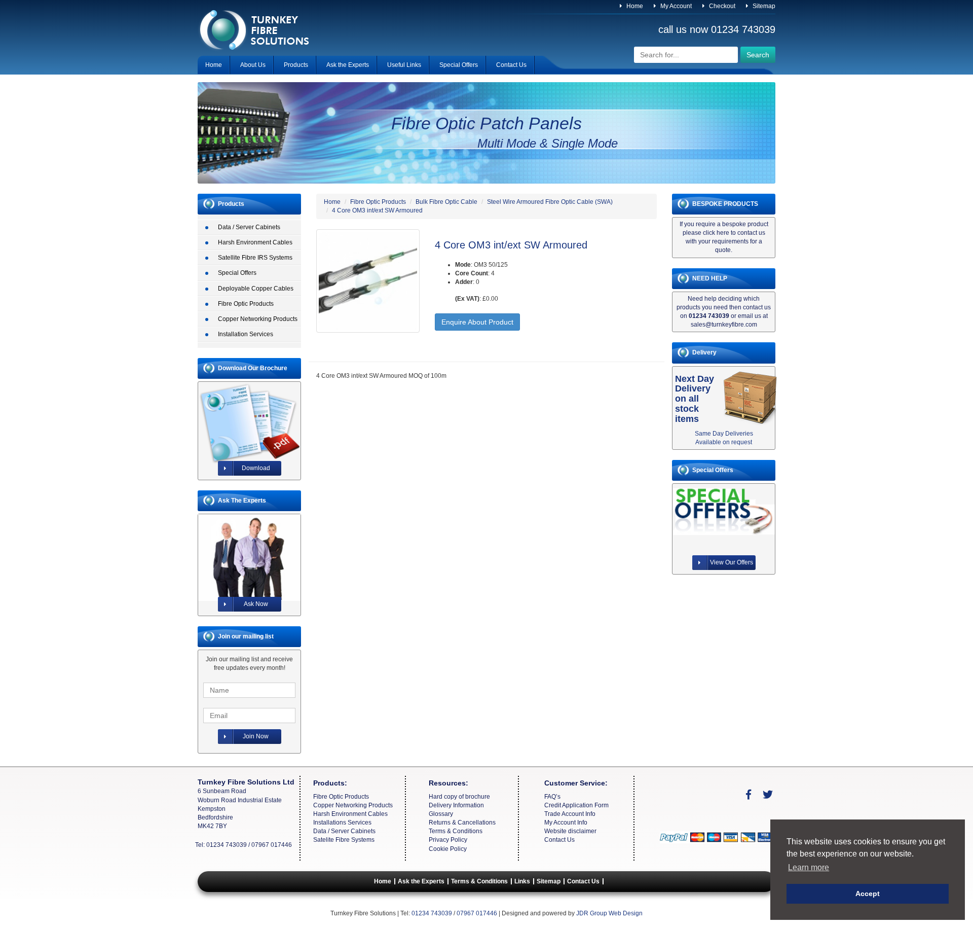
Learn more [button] (808, 867)
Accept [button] (867, 893)
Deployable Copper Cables (255, 288)
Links (522, 881)
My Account (675, 6)
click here (716, 232)
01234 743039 (743, 29)
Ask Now (256, 604)
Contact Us (511, 64)
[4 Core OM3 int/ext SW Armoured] (368, 281)
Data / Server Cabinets (249, 227)
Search (757, 55)
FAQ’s (552, 796)
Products (296, 64)
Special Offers (458, 64)
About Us (253, 64)
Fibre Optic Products (246, 303)
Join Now (256, 736)
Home (634, 6)
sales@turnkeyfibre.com (724, 324)
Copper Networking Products (257, 319)
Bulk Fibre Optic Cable (446, 201)
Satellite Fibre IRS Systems (255, 257)
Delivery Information (456, 805)
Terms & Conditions (455, 831)
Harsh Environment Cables (255, 242)
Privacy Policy (448, 839)
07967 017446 (271, 844)
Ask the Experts (347, 64)
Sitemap (763, 6)
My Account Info (565, 822)
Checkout (721, 6)
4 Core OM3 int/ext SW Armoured (377, 210)
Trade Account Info (569, 813)
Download (256, 468)
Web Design (626, 913)
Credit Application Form (576, 805)
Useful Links (404, 64)
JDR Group (591, 913)
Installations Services (342, 822)
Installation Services (245, 334)
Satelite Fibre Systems (344, 839)
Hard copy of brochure (459, 796)
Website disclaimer (570, 831)
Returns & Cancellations (462, 822)
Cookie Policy (448, 848)
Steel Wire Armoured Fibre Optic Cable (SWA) (550, 201)
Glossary (441, 813)
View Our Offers (731, 562)
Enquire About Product (477, 322)
